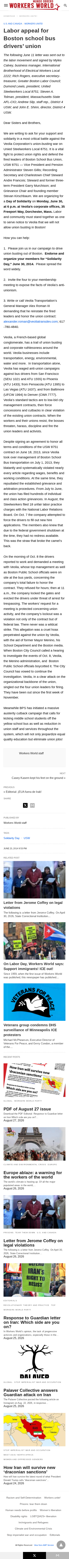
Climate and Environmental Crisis (25, 1165)
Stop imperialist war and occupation (37, 1382)
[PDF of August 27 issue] (34, 1080)
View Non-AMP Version (44, 1545)
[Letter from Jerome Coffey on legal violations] (34, 879)
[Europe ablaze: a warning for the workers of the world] (34, 1144)
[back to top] (61, 1545)
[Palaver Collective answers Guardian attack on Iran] (34, 1361)
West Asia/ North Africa (19, 1455)
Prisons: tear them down (19, 1233)
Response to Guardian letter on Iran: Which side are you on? (32, 1322)
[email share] (32, 805)
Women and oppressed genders (23, 1459)
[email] (57, 1555)
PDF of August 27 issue (27, 1109)
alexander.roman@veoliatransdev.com (31, 321)
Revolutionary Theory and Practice (26, 1305)
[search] (65, 5)
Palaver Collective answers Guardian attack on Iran (31, 1392)
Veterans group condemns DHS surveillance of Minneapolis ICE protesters (30, 1030)
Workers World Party (28, 1101)
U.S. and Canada (13, 24)
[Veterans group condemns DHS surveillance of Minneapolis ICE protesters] (34, 1002)
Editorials (10, 1301)
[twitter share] (25, 805)
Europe (52, 1165)
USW (27, 838)
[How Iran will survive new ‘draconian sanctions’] (34, 1429)
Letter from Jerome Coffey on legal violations (33, 1242)
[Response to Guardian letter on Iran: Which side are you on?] (34, 1280)
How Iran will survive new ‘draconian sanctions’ (29, 1469)
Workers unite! (28, 16)
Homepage (9, 16)
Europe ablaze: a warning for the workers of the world (33, 1174)
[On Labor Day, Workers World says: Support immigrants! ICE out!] (34, 941)
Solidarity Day (12, 838)
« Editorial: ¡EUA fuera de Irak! (22, 791)
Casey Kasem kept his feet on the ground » (38, 777)
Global (8, 1101)
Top (53, 1305)
